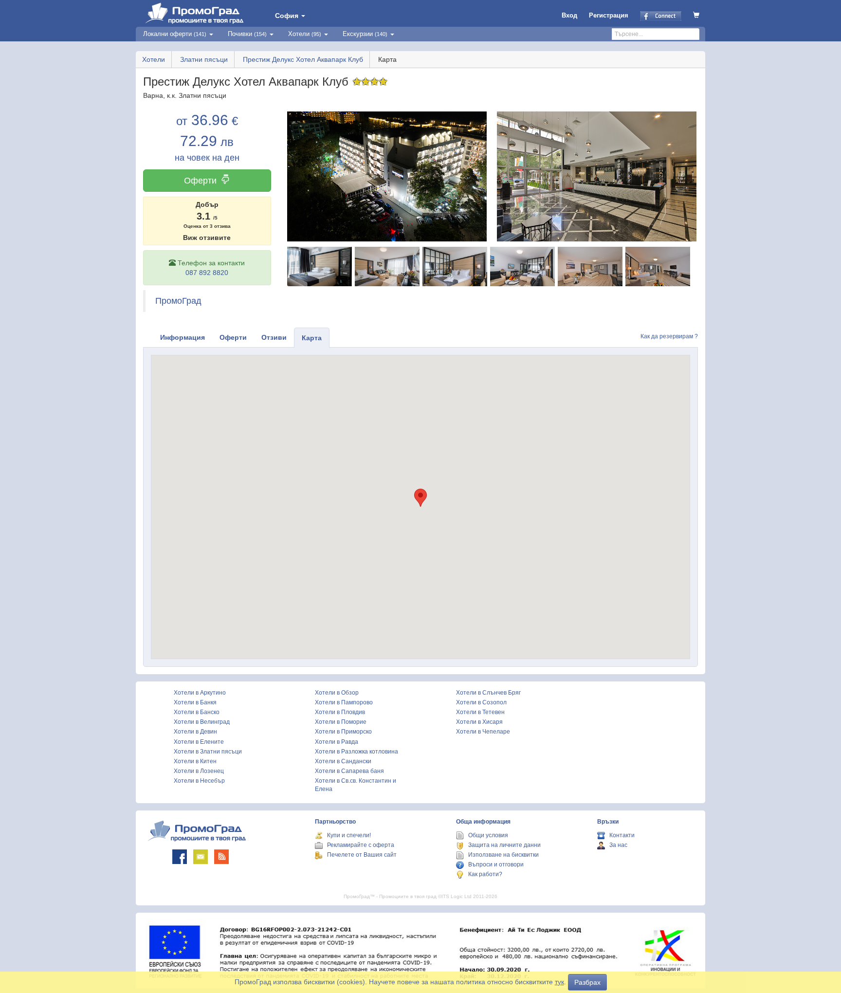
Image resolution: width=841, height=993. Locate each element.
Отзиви (274, 337)
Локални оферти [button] (174, 33)
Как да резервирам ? (669, 336)
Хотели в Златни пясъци (208, 751)
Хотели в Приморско (343, 731)
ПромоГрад (178, 301)
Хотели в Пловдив (340, 712)
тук (559, 982)
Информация (182, 337)
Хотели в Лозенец (199, 771)
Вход (569, 15)
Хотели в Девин (195, 731)
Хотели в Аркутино (200, 692)
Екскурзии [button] (365, 33)
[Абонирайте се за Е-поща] (200, 856)
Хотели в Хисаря (479, 721)
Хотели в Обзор (337, 692)
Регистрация (608, 15)
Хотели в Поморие (340, 721)
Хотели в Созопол (481, 702)
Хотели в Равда (336, 741)
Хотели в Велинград (202, 721)
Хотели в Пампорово (344, 702)
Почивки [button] (247, 33)
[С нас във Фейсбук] (179, 856)
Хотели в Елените (199, 741)
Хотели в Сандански (343, 761)
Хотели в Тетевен (480, 712)
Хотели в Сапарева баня (349, 771)
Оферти (200, 180)
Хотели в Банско (196, 712)
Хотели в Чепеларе (483, 731)
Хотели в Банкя (195, 702)
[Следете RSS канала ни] (221, 856)
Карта (312, 338)
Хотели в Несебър (199, 780)
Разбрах (587, 982)
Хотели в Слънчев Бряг (488, 692)
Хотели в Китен (195, 761)
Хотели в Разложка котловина (356, 751)
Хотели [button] (304, 33)
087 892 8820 (206, 272)
